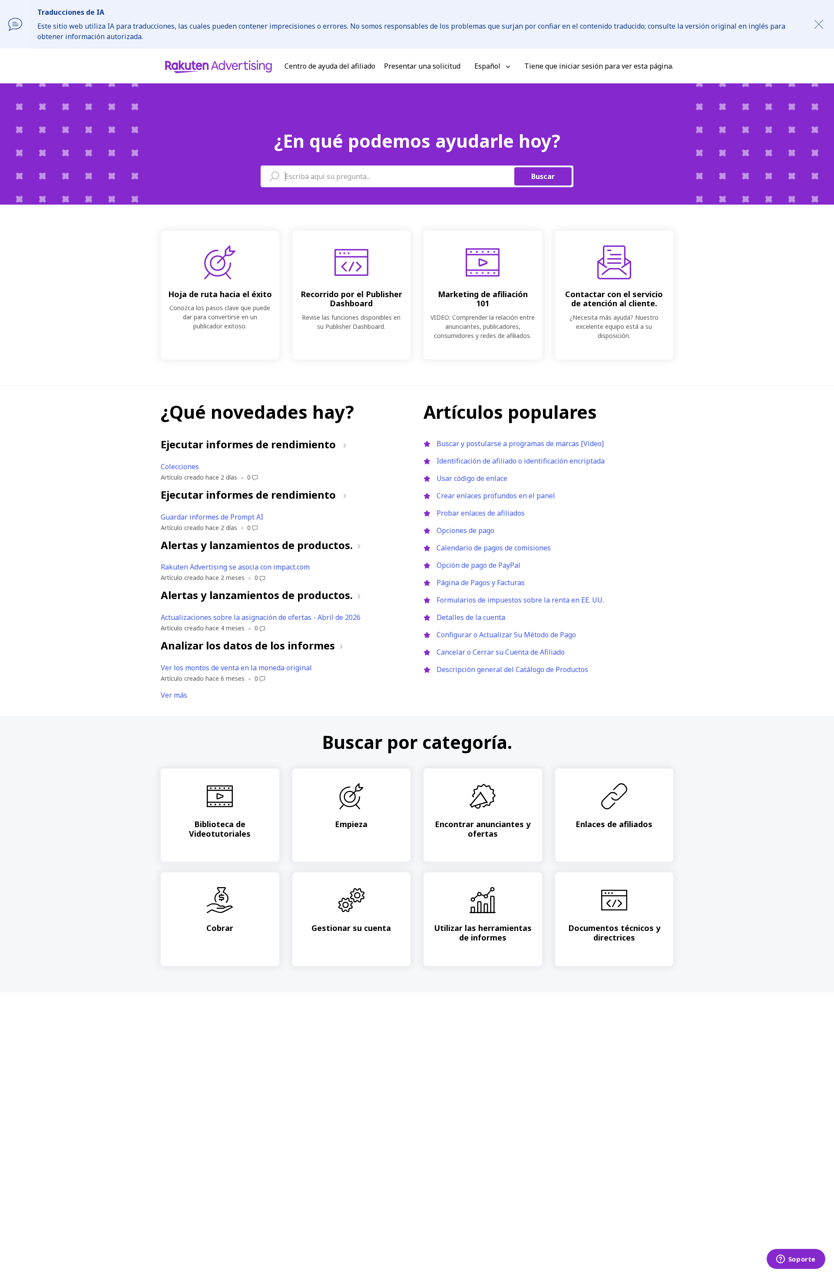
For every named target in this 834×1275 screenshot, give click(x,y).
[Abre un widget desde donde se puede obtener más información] (795, 1260)
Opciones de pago (465, 530)
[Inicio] (218, 66)
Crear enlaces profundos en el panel (496, 495)
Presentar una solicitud (422, 66)
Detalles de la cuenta (471, 617)
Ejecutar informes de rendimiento (249, 444)
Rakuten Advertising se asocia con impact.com (235, 567)
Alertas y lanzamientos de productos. (257, 545)
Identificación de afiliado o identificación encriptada (521, 461)
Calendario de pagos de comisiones (494, 548)
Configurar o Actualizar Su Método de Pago (506, 634)
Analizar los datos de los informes (248, 645)
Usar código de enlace (472, 478)
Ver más (174, 695)
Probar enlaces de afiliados (481, 513)
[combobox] (417, 176)
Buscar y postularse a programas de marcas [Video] (520, 443)
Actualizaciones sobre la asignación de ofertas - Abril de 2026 (261, 617)
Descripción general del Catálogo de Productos (512, 669)
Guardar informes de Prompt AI (212, 517)
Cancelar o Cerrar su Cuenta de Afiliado (501, 652)
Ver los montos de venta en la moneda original (236, 667)
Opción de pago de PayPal (478, 565)
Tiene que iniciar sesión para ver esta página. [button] (598, 66)
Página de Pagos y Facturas (481, 582)
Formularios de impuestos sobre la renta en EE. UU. (520, 600)
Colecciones (180, 466)
